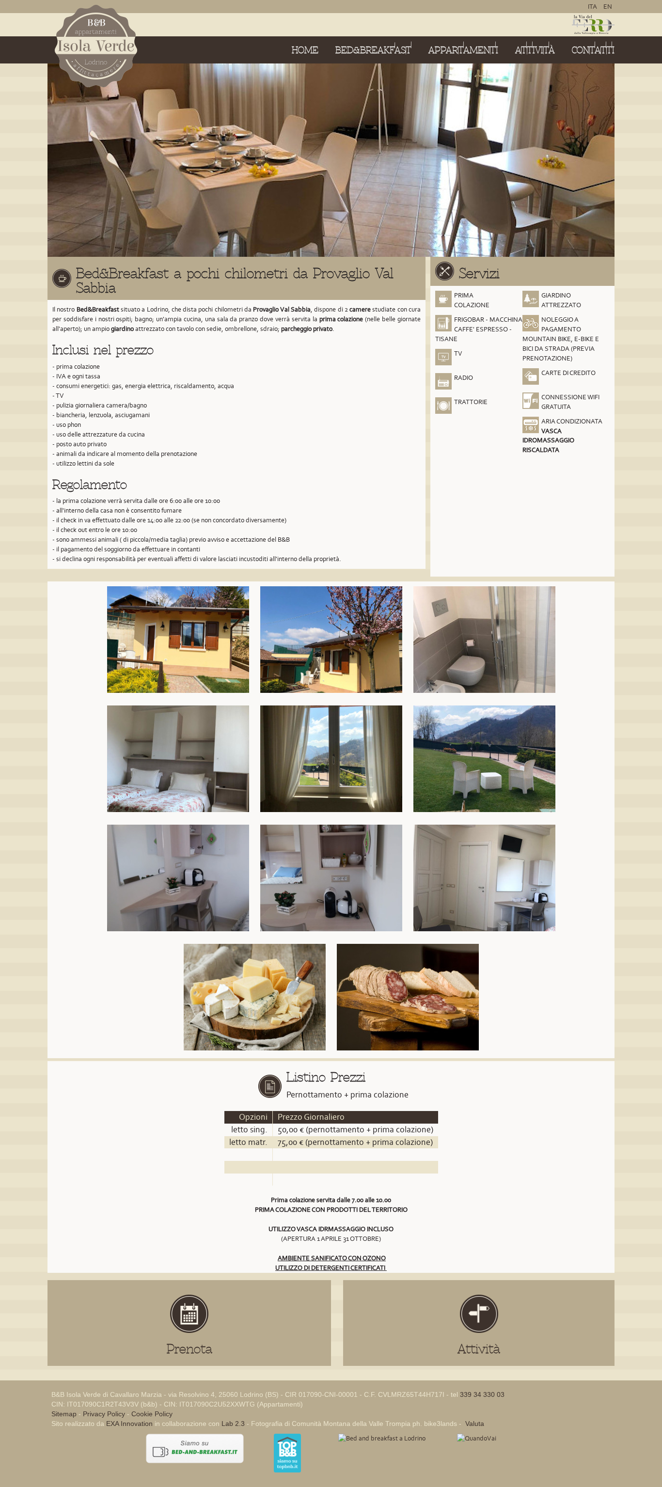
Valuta (473, 1423)
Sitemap (64, 1414)
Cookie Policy (152, 1414)
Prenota (189, 1349)
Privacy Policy (104, 1414)
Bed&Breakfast (373, 50)
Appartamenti (463, 50)
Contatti (593, 50)
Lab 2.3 (233, 1423)
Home (305, 50)
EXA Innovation (129, 1423)
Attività (535, 50)
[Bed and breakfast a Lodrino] (382, 1438)
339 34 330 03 (482, 1394)
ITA (593, 6)
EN (607, 6)
